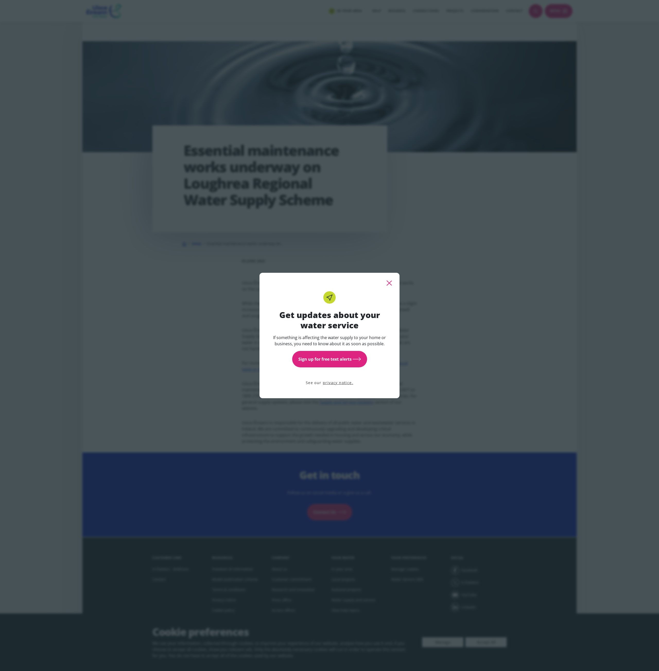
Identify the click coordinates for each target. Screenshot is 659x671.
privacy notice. (338, 382)
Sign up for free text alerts (325, 359)
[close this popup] (389, 283)
